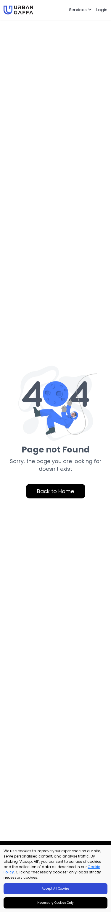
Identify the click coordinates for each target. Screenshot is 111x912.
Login (101, 10)
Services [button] (78, 10)
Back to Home (55, 491)
